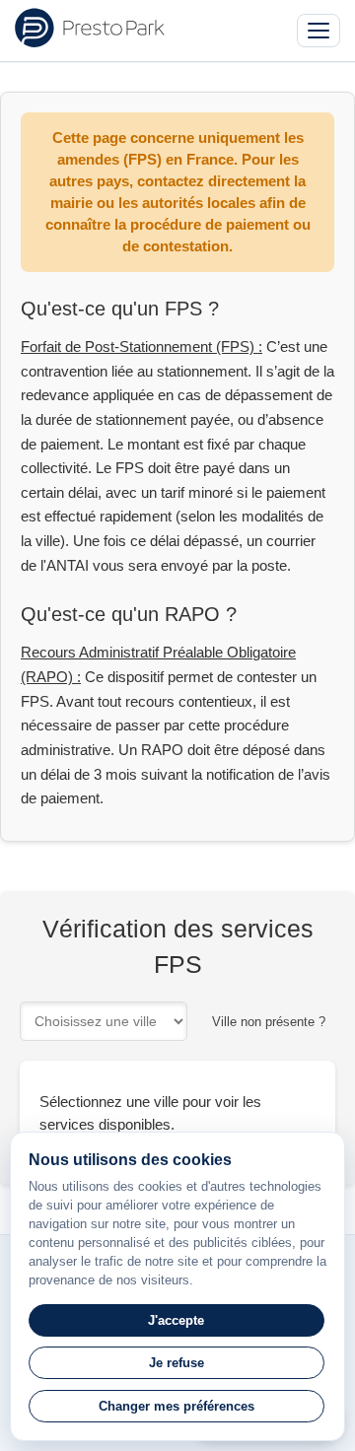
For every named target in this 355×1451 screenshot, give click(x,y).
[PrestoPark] (90, 27)
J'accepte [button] (176, 1320)
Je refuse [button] (176, 1362)
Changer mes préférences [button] (176, 1406)
